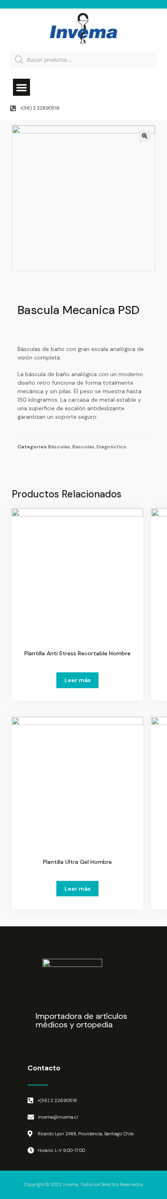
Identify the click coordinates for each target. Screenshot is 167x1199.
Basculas (83, 446)
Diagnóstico (111, 446)
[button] (21, 87)
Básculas (59, 446)
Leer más (77, 680)
